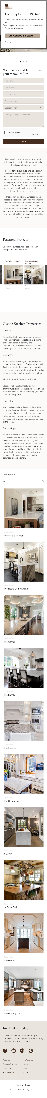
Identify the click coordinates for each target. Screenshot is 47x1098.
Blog (25, 1068)
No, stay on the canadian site (15, 42)
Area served (7, 1072)
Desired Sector (11, 107)
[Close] (4, 24)
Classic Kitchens (9, 474)
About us (6, 1060)
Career (26, 1064)
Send (23, 141)
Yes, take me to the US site (21, 36)
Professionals (28, 1060)
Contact (26, 1072)
